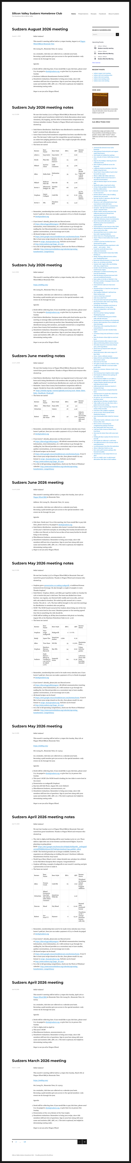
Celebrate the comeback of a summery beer (106, 206)
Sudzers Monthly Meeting (105, 53)
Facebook (102, 14)
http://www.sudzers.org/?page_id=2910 (49, 244)
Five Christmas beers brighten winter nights (106, 373)
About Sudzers (113, 14)
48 (25, 1142)
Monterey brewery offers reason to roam (105, 341)
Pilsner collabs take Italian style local (104, 176)
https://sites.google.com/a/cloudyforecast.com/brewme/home (57, 236)
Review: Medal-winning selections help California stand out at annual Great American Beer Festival (105, 213)
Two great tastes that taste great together (105, 300)
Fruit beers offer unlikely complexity (104, 410)
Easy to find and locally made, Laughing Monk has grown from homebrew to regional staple (105, 222)
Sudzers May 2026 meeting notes (43, 563)
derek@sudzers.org (53, 71)
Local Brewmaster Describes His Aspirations (106, 446)
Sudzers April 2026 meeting (37, 982)
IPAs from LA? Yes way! (100, 362)
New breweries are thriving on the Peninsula (106, 320)
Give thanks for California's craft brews (105, 440)
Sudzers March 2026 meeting (39, 1060)
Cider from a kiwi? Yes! (100, 298)
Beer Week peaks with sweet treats (103, 427)
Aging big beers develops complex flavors (105, 401)
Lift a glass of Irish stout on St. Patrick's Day (106, 363)
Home (73, 14)
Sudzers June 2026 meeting (38, 482)
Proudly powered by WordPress (44, 1155)
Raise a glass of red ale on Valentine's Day (105, 279)
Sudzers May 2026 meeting (37, 726)
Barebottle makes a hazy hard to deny (104, 185)
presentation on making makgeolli (57, 585)
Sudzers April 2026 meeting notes (43, 817)
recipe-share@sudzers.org (50, 241)
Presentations (83, 14)
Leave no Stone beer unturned (102, 296)
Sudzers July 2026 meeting (37, 265)
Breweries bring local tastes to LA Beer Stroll (106, 260)
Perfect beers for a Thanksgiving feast (104, 236)
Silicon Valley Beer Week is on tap (103, 448)
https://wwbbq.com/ (40, 285)
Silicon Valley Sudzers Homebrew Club (37, 13)
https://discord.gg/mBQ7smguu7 (47, 224)
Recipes (93, 14)
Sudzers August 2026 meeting (40, 29)
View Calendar (96, 62)
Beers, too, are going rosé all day (103, 262)
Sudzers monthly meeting (105, 48)
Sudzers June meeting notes (38, 356)
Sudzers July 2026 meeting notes (42, 107)
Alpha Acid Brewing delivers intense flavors (106, 343)
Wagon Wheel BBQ (40, 497)
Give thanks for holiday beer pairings (104, 155)
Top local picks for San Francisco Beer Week (106, 226)
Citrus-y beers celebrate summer (103, 356)
